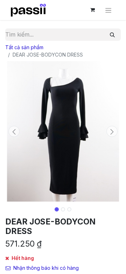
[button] (14, 131)
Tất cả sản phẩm (24, 47)
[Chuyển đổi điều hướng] (108, 10)
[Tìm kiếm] (112, 34)
